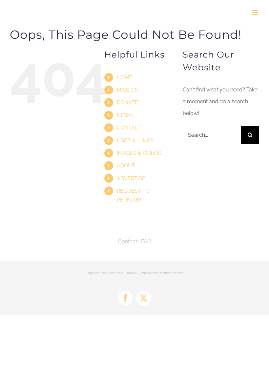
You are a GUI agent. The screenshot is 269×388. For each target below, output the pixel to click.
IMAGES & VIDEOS (139, 153)
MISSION (127, 90)
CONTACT (129, 128)
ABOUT (126, 165)
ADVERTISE (131, 178)
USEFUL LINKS (135, 140)
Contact (127, 241)
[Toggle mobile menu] (255, 12)
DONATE (127, 102)
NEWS (125, 115)
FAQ (146, 241)
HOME (125, 77)
